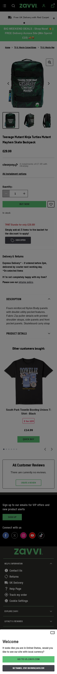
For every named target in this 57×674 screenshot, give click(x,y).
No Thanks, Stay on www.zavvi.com (28, 668)
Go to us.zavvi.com (28, 659)
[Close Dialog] (52, 632)
